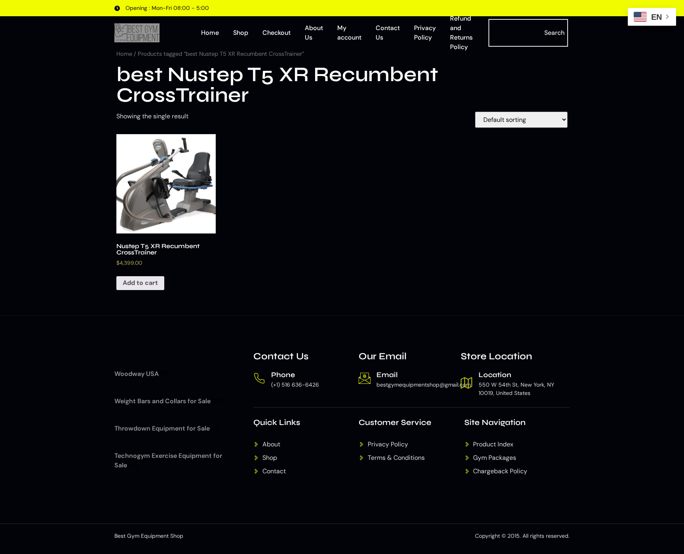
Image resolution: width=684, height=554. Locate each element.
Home (210, 32)
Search (554, 32)
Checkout (276, 32)
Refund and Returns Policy (461, 32)
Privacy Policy (425, 33)
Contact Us (388, 33)
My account (349, 33)
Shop (240, 32)
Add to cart (140, 283)
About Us (314, 33)
